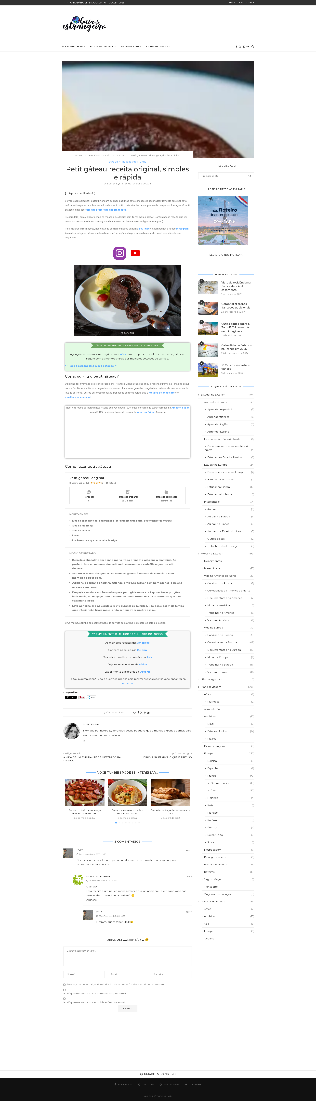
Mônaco (230, 812)
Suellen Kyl (113, 183)
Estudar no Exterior (102, 46)
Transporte (229, 886)
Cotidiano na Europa (230, 635)
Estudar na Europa (229, 464)
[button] (64, 2)
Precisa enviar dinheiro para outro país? (129, 345)
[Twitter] (240, 46)
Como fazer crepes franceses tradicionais (235, 305)
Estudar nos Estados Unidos (230, 457)
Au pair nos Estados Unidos (230, 531)
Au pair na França (230, 523)
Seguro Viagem (229, 879)
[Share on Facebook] (138, 712)
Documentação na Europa (230, 649)
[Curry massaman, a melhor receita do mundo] (127, 792)
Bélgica (230, 760)
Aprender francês (230, 416)
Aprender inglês (230, 424)
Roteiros (229, 871)
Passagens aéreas (229, 857)
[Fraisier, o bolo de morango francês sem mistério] (85, 792)
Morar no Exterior (72, 46)
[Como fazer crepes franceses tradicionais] (208, 308)
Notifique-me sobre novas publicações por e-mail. (94, 1002)
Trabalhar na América (230, 612)
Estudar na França (230, 486)
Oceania (229, 938)
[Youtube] (248, 46)
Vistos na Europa (230, 672)
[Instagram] (244, 46)
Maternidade (229, 568)
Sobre (232, 2)
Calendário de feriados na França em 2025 (236, 347)
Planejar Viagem (130, 46)
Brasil (230, 723)
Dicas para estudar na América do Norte (229, 448)
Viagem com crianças (229, 894)
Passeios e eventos (229, 864)
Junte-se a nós (246, 2)
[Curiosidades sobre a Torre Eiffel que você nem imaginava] (208, 328)
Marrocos (230, 701)
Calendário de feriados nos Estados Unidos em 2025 (101, 2)
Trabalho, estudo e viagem (230, 546)
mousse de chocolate (162, 392)
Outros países (230, 538)
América (229, 916)
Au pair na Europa (230, 516)
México (230, 738)
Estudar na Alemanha (230, 479)
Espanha (230, 768)
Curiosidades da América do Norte (230, 590)
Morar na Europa (230, 657)
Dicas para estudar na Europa (230, 472)
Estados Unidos (230, 731)
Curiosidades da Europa (230, 642)
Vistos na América (230, 620)
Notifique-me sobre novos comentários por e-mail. (95, 993)
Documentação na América (230, 598)
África (229, 694)
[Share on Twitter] (141, 712)
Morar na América (230, 605)
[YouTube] (135, 253)
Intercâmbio (229, 501)
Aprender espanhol (230, 409)
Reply (189, 850)
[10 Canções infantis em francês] (208, 370)
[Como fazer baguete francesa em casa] (170, 792)
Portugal (230, 827)
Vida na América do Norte (229, 575)
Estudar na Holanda (230, 494)
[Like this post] (134, 712)
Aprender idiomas (229, 402)
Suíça (230, 842)
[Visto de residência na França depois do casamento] (208, 287)
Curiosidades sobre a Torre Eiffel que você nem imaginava (235, 327)
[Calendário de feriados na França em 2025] (208, 350)
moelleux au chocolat (78, 397)
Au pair (230, 509)
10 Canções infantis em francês (236, 367)
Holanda (230, 797)
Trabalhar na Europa (230, 664)
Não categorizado (227, 679)
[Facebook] (236, 46)
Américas (143, 642)
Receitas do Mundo (157, 46)
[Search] (252, 46)
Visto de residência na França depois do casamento (236, 286)
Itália (230, 805)
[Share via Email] (148, 712)
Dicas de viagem (229, 746)
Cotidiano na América (230, 583)
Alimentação (229, 709)
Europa (120, 155)
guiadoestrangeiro (99, 876)
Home (78, 155)
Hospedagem (229, 849)
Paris (232, 790)
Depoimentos (229, 561)
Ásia (229, 923)
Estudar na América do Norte (229, 439)
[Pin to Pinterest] (145, 712)
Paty (80, 849)
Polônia (230, 820)
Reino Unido (230, 834)
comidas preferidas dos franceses (105, 209)
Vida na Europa (229, 627)
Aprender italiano (230, 431)
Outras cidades (232, 783)
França (230, 775)
